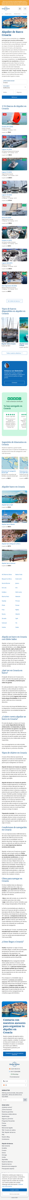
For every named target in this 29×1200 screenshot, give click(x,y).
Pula (3, 610)
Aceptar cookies (14, 1190)
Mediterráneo (17, 14)
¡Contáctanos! (15, 1077)
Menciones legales (7, 1128)
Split (16, 618)
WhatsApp (15, 1074)
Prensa (4, 1123)
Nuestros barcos (7, 1164)
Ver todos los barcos (14, 301)
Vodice (4, 627)
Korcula (4, 588)
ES (6, 1085)
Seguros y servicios (7, 1119)
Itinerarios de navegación (9, 1166)
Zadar (17, 627)
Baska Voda (18, 574)
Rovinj (3, 614)
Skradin (4, 618)
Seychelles (5, 1159)
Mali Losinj (18, 592)
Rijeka (17, 610)
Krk (16, 588)
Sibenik (17, 614)
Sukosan (4, 623)
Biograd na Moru (7, 579)
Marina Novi (5, 596)
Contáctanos (5, 1139)
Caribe (4, 1157)
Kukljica (4, 592)
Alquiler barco (8, 14)
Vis (16, 623)
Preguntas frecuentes (8, 1121)
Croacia (4, 1150)
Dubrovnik (18, 579)
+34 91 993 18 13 (15, 1069)
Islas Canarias (6, 1146)
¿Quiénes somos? (7, 1107)
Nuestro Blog (6, 1137)
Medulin (17, 596)
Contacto (14, 382)
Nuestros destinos (7, 1162)
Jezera (17, 583)
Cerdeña (4, 1148)
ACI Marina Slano (7, 574)
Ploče (3, 605)
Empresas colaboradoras (9, 1114)
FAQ (3, 1134)
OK (25, 1100)
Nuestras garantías (7, 1112)
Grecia (4, 1153)
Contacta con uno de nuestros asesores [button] (14, 1053)
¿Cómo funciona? (7, 1109)
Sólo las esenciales (14, 1194)
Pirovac (17, 601)
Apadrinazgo (5, 1116)
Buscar (15, 97)
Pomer (17, 605)
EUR (6, 1081)
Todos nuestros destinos (13, 353)
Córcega (4, 1155)
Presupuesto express (8, 1168)
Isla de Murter (6, 583)
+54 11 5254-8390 (15, 1071)
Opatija (4, 601)
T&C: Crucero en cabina (9, 1130)
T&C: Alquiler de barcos (8, 1132)
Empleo (4, 1125)
